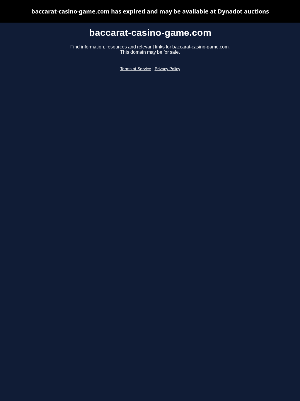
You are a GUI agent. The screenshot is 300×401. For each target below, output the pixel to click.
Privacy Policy (167, 69)
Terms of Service (135, 69)
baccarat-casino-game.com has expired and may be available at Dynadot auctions (150, 11)
